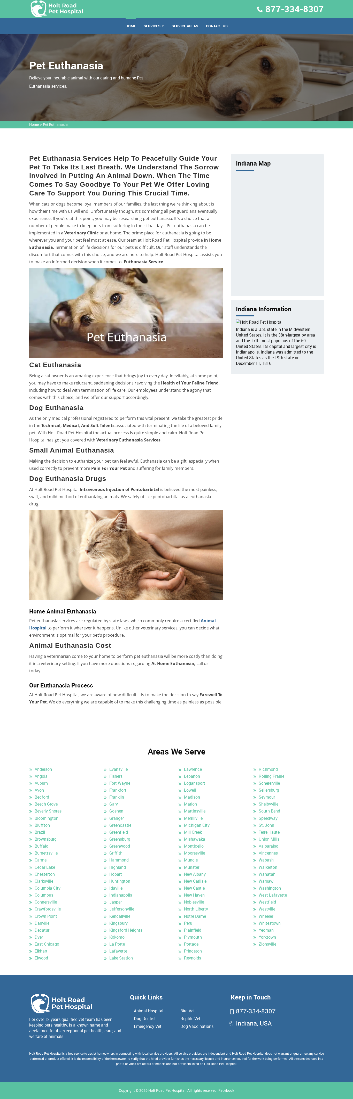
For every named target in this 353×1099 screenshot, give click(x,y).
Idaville (115, 888)
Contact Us (217, 25)
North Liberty (196, 909)
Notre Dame (195, 916)
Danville (42, 923)
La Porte (117, 944)
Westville (267, 909)
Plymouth (193, 937)
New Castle (194, 888)
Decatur (42, 930)
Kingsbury (118, 923)
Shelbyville (268, 804)
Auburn (41, 783)
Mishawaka (194, 839)
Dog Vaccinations (196, 1026)
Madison (192, 797)
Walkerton (268, 867)
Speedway (268, 818)
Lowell (190, 790)
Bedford (42, 797)
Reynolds (192, 958)
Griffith (115, 853)
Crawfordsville (48, 909)
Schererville (269, 783)
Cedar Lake (45, 867)
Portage (191, 944)
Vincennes (268, 853)
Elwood (41, 958)
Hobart (115, 874)
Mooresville (194, 853)
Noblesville (194, 902)
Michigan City (197, 825)
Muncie (191, 860)
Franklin (116, 797)
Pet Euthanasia (55, 124)
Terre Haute (269, 832)
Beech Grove (46, 804)
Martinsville (194, 811)
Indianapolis (120, 895)
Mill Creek (193, 832)
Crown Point (46, 916)
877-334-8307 (294, 9)
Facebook (226, 1090)
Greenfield (118, 832)
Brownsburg (46, 839)
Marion (190, 804)
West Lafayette (273, 895)
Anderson (43, 769)
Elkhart (41, 951)
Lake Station (121, 958)
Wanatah (267, 874)
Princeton (193, 951)
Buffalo (41, 846)
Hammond (119, 860)
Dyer (39, 937)
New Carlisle (195, 881)
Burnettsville (46, 853)
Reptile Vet (190, 1018)
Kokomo (117, 937)
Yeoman (266, 930)
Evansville (118, 769)
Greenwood (119, 846)
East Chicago (47, 944)
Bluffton (42, 825)
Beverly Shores (48, 811)
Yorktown (267, 937)
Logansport (194, 783)
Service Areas (185, 25)
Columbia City (47, 888)
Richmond (268, 769)
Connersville (46, 902)
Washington (270, 888)
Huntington (119, 881)
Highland (117, 867)
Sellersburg (269, 790)
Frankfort (117, 790)
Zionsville (267, 944)
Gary (113, 804)
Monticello (194, 846)
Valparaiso (268, 846)
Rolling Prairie (271, 776)
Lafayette (118, 951)
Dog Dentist (145, 1018)
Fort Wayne (119, 783)
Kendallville (119, 916)
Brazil (40, 832)
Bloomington (46, 818)
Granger (116, 818)
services (152, 25)
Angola (41, 776)
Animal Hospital (148, 1011)
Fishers (115, 776)
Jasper (115, 902)
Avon (39, 790)
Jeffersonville (121, 909)
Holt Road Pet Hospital (167, 1090)
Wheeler (266, 916)
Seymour (267, 797)
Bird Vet (187, 1011)
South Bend (269, 811)
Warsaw (266, 881)
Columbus (44, 895)
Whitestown (270, 923)
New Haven (194, 895)
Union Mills (269, 839)
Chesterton (45, 874)
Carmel (41, 860)
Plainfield (192, 930)
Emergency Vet (148, 1026)
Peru (188, 923)
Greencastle (120, 825)
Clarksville (44, 881)
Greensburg (119, 839)
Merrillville (193, 818)
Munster (191, 867)
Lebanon (192, 776)
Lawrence (193, 769)
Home (131, 25)
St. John (266, 825)
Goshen (116, 811)
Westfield (267, 902)
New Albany (195, 874)
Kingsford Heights (125, 930)
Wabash (266, 860)
